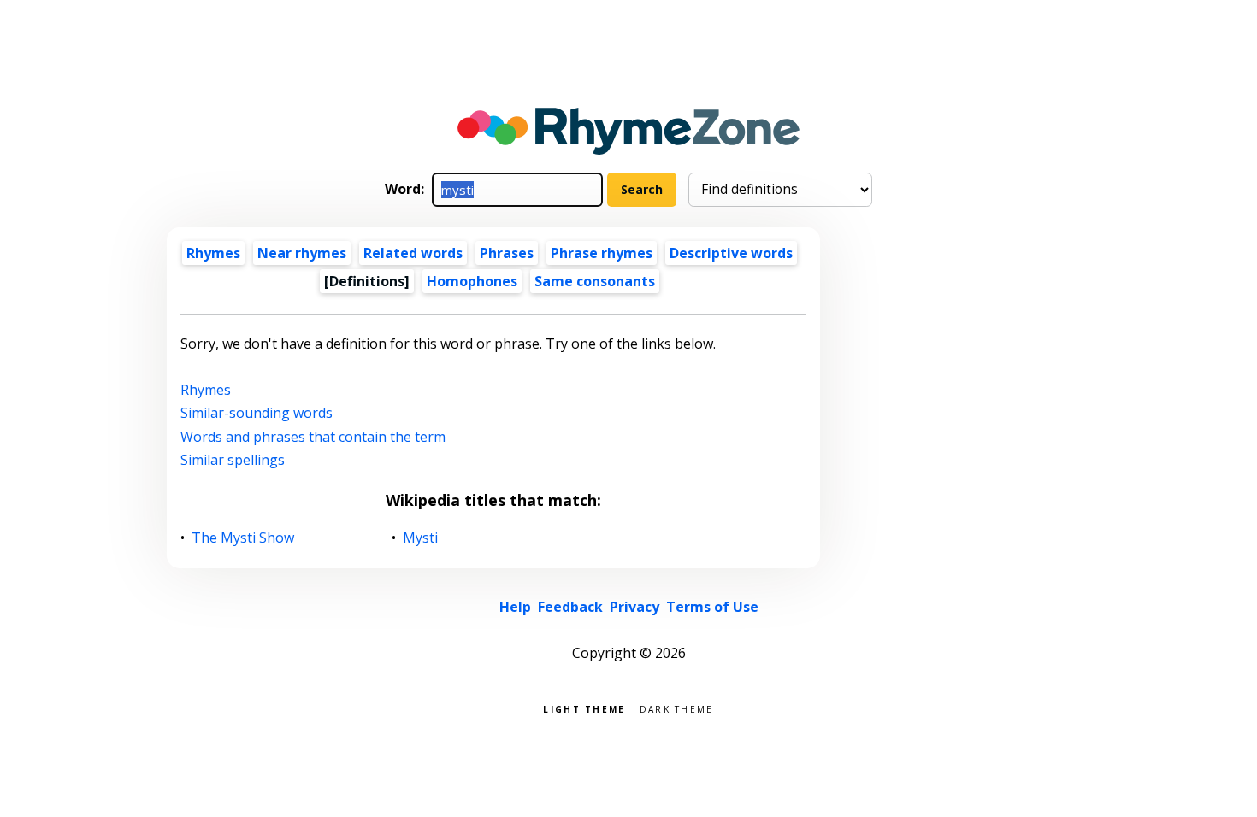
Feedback (570, 606)
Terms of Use (712, 606)
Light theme (584, 708)
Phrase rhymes (601, 253)
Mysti (421, 538)
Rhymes (213, 253)
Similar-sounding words (256, 412)
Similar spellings (232, 459)
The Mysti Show (243, 538)
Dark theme (677, 708)
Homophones (472, 281)
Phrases (507, 253)
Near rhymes (301, 253)
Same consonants (594, 281)
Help (515, 606)
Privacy (634, 606)
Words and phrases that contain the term (313, 436)
